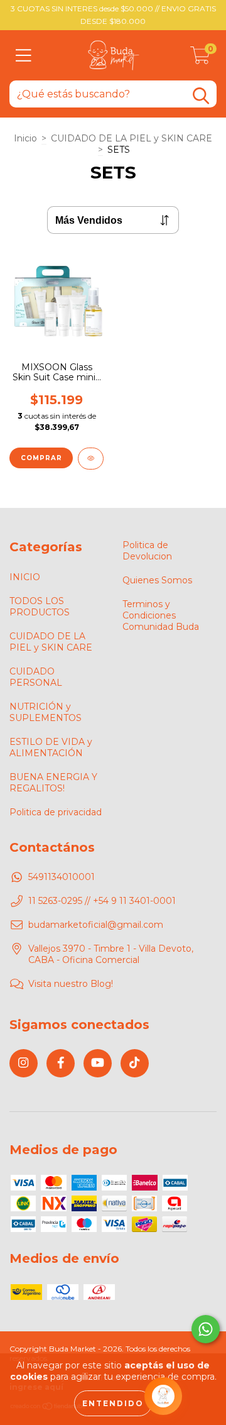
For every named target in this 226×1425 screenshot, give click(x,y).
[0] (200, 58)
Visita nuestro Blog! (70, 983)
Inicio (25, 138)
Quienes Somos (157, 580)
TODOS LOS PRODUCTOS (39, 606)
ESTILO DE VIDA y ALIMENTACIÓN (50, 747)
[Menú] (23, 55)
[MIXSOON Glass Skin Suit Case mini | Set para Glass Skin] (91, 459)
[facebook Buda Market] (60, 1063)
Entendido (113, 1403)
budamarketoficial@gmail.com (95, 924)
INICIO (24, 577)
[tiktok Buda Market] (135, 1063)
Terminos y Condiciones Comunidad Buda (160, 615)
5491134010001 (61, 877)
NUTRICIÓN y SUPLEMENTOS (45, 712)
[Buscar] (200, 96)
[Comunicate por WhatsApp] (205, 1329)
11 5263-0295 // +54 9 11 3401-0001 (102, 900)
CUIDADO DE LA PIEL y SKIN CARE (131, 138)
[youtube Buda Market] (97, 1063)
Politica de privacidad (55, 812)
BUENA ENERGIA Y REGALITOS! (53, 782)
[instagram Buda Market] (23, 1063)
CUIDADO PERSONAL (35, 677)
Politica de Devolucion (147, 550)
